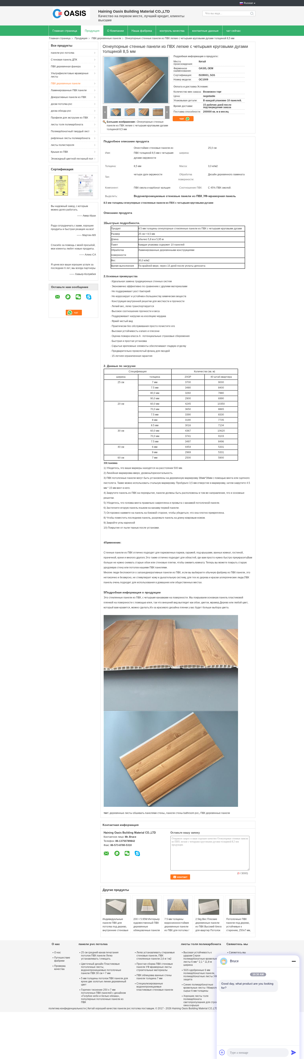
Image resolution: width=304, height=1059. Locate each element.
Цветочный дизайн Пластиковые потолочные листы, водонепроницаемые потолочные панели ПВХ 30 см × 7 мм (101, 968)
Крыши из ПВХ (59, 151)
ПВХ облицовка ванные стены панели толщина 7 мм (154, 977)
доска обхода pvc (61, 110)
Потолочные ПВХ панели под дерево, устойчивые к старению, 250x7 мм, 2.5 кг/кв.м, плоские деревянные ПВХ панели (238, 930)
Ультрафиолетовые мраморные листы (70, 75)
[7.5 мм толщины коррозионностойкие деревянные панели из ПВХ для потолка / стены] (177, 907)
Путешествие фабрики (62, 959)
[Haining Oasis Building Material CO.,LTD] (71, 13)
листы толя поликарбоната (67, 124)
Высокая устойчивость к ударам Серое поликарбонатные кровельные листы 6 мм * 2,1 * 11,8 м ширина (201, 958)
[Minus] (293, 961)
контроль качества (172, 30)
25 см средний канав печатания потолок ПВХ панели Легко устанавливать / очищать (99, 955)
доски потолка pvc (61, 104)
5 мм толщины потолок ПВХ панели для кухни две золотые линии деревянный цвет (104, 981)
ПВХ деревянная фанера (66, 66)
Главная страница (65, 30)
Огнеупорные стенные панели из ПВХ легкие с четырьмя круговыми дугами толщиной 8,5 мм (137, 125)
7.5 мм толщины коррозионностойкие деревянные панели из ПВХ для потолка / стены (176, 927)
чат (182, 118)
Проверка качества (60, 968)
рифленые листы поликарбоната (70, 138)
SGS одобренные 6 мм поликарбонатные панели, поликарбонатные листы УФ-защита (200, 975)
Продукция (92, 30)
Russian (248, 3)
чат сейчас (233, 30)
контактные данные (205, 30)
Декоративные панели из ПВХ (68, 97)
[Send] (293, 1052)
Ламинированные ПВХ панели (69, 90)
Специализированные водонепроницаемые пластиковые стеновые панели (154, 986)
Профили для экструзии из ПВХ (69, 117)
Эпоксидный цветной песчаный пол (72, 158)
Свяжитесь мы (237, 952)
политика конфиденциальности (67, 1008)
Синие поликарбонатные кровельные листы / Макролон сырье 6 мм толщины (201, 987)
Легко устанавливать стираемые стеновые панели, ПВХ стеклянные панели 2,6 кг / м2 (155, 955)
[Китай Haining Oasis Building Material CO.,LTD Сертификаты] (61, 185)
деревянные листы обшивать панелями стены (137, 813)
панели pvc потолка (62, 52)
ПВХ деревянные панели (106, 38)
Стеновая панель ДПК (64, 59)
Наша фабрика (142, 30)
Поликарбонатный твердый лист (70, 131)
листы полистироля (62, 145)
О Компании (115, 30)
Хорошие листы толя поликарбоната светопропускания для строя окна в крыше (200, 1001)
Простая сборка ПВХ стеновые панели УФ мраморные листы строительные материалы (154, 967)
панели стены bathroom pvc (182, 813)
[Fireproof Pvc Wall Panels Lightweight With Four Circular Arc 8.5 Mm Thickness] (136, 80)
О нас (57, 952)
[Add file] (222, 1052)
